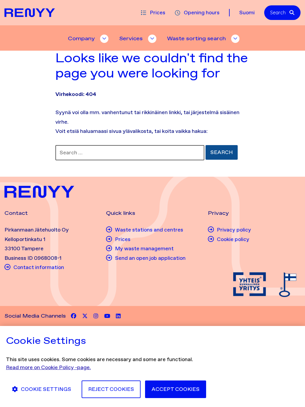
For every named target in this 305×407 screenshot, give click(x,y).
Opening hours (202, 12)
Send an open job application (150, 258)
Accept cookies (176, 389)
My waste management (144, 248)
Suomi (247, 12)
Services (131, 38)
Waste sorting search (196, 38)
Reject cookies (111, 389)
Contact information (38, 267)
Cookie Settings (46, 389)
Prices (157, 12)
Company (81, 38)
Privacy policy (234, 229)
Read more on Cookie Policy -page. (48, 367)
